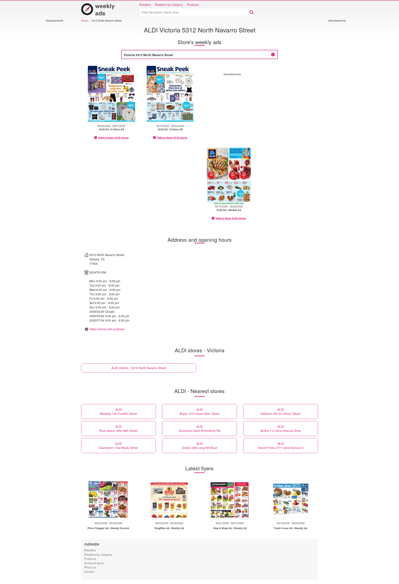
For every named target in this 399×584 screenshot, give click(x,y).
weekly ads (105, 9)
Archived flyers (94, 563)
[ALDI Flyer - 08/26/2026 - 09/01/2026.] (111, 93)
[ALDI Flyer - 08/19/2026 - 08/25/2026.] (170, 93)
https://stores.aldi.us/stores (107, 329)
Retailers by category (169, 4)
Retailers (145, 4)
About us (90, 567)
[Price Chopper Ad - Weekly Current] (108, 499)
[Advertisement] (58, 84)
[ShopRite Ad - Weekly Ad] (169, 499)
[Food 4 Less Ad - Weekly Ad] (291, 499)
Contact (89, 571)
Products (193, 4)
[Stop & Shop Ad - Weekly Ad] (230, 499)
